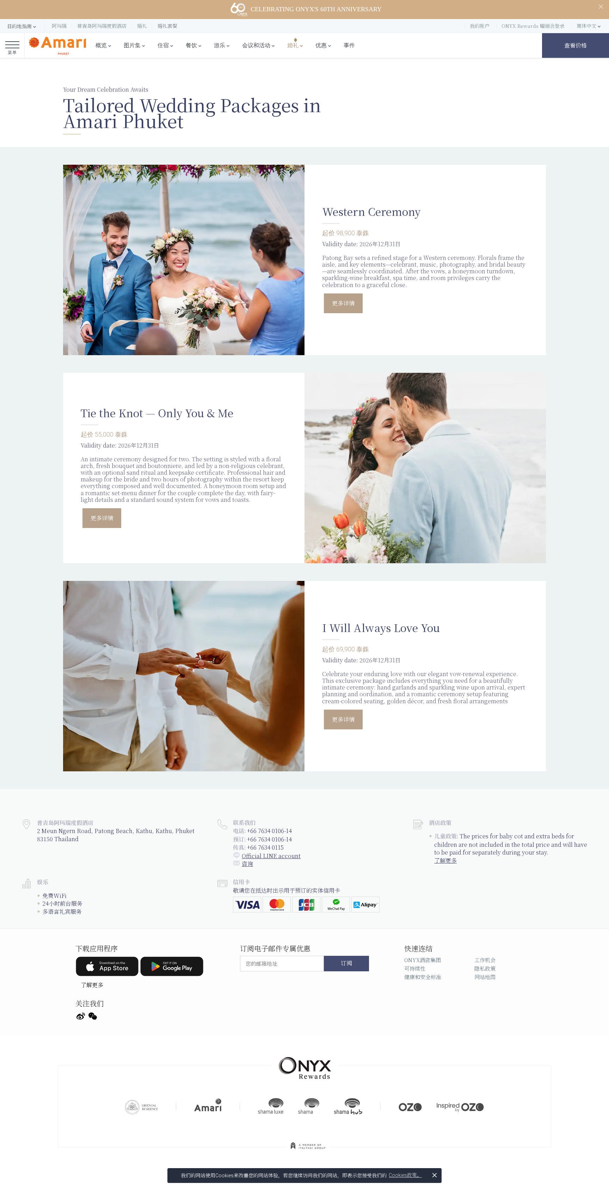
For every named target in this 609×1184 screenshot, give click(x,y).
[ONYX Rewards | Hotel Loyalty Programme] (304, 1065)
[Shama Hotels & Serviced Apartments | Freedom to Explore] (309, 1106)
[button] (22, 26)
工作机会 (485, 960)
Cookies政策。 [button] (405, 1175)
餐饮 (191, 45)
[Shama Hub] (348, 1106)
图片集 (132, 45)
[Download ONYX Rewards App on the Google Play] (171, 966)
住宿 (163, 45)
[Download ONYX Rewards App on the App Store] (107, 966)
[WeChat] (92, 1015)
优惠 (321, 45)
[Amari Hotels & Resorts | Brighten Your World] (208, 1106)
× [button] (434, 1175)
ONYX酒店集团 (422, 960)
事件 (349, 45)
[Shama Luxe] (271, 1106)
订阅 (346, 963)
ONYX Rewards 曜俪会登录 (533, 25)
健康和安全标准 (422, 976)
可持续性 (414, 968)
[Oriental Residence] (141, 1106)
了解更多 (445, 860)
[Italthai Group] (308, 1150)
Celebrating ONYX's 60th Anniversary (316, 9)
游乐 (219, 45)
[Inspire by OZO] (460, 1106)
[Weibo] (80, 1015)
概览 (101, 45)
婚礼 (293, 45)
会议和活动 (256, 45)
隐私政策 (485, 968)
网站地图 (485, 976)
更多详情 (343, 303)
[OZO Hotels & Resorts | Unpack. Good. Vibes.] (410, 1106)
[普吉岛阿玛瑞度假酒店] (57, 45)
